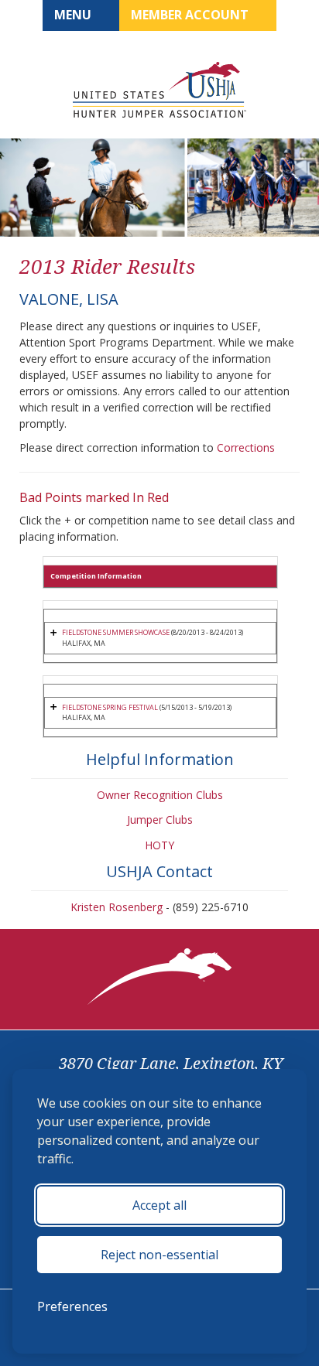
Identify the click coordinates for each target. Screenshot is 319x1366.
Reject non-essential (159, 1254)
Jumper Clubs (160, 819)
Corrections (246, 447)
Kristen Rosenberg (116, 907)
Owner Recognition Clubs (160, 794)
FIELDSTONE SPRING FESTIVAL (110, 707)
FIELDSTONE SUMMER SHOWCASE (116, 632)
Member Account (191, 14)
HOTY (159, 845)
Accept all (159, 1205)
